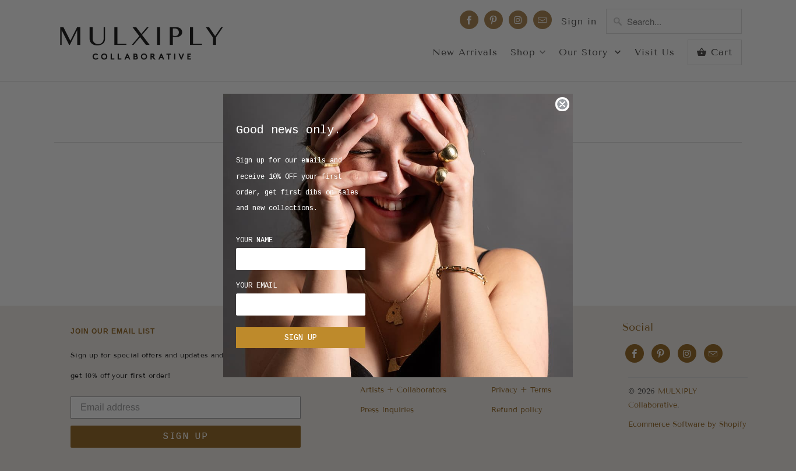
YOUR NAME (254, 240)
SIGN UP (300, 337)
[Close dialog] (562, 104)
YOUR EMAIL (256, 286)
